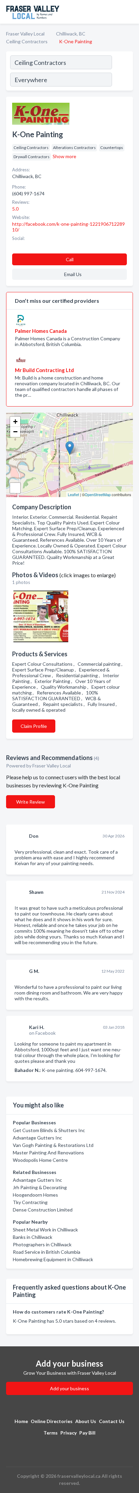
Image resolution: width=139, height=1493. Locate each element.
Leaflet (73, 494)
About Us (85, 1421)
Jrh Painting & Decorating (40, 1187)
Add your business (69, 1388)
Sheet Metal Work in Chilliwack (45, 1229)
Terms (51, 1433)
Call (70, 259)
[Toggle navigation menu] (130, 12)
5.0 (16, 209)
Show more (64, 156)
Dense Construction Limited (43, 1210)
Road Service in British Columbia (46, 1252)
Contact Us (111, 1421)
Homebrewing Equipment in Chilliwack (53, 1259)
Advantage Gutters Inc (37, 1138)
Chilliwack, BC (70, 33)
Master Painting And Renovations (48, 1152)
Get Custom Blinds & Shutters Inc (49, 1130)
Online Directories (52, 1421)
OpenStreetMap (98, 494)
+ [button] (15, 421)
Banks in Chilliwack (32, 1237)
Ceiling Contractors (27, 41)
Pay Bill (87, 1433)
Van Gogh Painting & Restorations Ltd (53, 1145)
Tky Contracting (30, 1202)
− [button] (15, 431)
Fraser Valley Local (25, 33)
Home (21, 1421)
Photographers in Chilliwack (42, 1244)
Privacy (68, 1433)
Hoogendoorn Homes (35, 1195)
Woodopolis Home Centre (40, 1160)
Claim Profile (34, 726)
